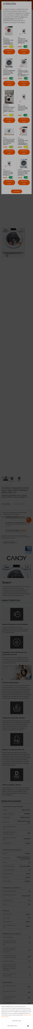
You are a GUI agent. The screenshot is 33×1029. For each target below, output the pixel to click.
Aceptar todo (16, 1021)
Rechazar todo (12, 1026)
